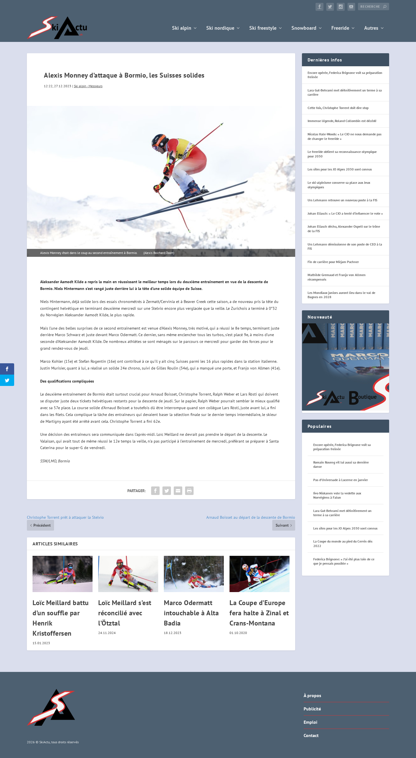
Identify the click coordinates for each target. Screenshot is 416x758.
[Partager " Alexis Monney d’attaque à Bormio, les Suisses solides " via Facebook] (155, 490)
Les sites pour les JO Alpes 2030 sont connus (340, 169)
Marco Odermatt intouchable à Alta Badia (191, 612)
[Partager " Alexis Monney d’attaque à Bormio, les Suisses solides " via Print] (189, 490)
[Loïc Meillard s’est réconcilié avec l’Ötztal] (128, 574)
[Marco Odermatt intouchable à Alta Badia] (194, 574)
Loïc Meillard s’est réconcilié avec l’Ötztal (124, 612)
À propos (312, 695)
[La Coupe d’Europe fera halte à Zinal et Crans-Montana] (260, 574)
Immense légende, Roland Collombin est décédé (342, 121)
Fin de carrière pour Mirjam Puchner (333, 262)
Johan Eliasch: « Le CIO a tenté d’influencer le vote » (345, 213)
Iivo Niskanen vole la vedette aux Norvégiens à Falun (337, 495)
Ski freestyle (262, 28)
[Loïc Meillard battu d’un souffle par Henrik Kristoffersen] (63, 574)
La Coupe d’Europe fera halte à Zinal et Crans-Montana (259, 612)
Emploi (310, 722)
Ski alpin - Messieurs (88, 86)
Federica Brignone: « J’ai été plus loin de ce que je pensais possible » (343, 561)
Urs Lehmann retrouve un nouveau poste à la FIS (342, 200)
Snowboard (303, 28)
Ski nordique (220, 28)
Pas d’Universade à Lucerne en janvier (340, 480)
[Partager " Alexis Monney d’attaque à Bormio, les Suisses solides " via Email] (178, 490)
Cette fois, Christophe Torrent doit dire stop (338, 108)
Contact (311, 735)
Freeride (340, 28)
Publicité (312, 709)
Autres (371, 28)
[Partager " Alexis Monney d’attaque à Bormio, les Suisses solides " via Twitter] (166, 490)
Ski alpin (181, 28)
